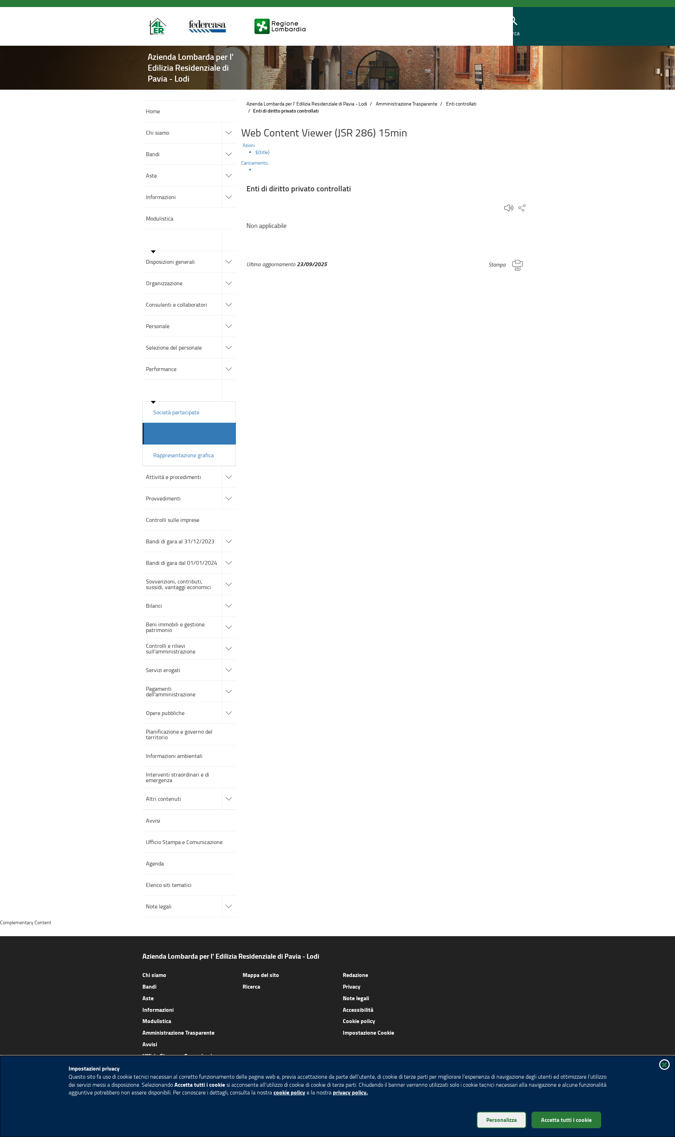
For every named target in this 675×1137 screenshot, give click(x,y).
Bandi (149, 986)
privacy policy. (350, 1092)
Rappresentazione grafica (183, 455)
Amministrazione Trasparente (406, 103)
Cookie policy (359, 1021)
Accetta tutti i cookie (566, 1120)
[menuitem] (394, 152)
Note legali (356, 998)
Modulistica (156, 1021)
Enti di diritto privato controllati (192, 433)
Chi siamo (154, 975)
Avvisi (149, 1044)
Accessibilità (358, 1009)
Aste (148, 998)
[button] (513, 26)
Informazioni (158, 1009)
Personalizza (501, 1120)
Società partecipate (176, 412)
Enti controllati (461, 103)
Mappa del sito (261, 975)
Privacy (351, 986)
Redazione (355, 975)
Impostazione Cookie (368, 1032)
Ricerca (251, 986)
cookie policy (289, 1092)
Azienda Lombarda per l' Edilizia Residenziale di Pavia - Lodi (306, 103)
